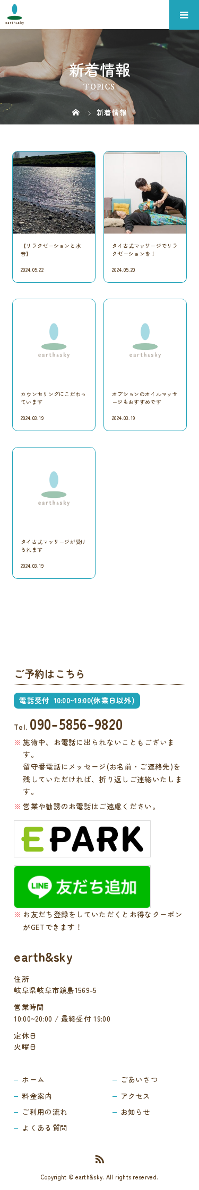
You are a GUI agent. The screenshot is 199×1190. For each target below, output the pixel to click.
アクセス (135, 1095)
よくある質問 (44, 1127)
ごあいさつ (139, 1079)
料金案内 (37, 1095)
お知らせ (135, 1111)
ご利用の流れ (44, 1111)
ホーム (33, 1079)
